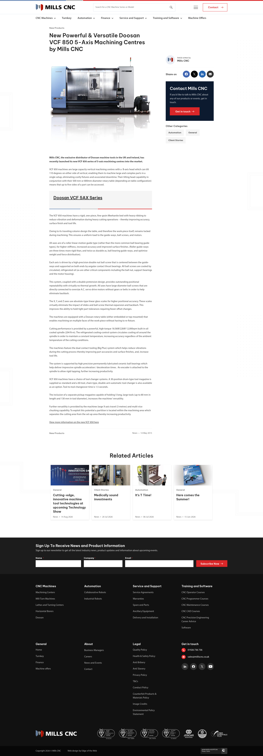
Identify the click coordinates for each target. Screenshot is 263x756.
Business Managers (94, 650)
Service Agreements (143, 592)
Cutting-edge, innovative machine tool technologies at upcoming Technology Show (69, 503)
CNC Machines (44, 18)
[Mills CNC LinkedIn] (185, 666)
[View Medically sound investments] (111, 475)
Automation (85, 18)
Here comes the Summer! (188, 497)
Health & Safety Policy (144, 656)
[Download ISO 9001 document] (171, 734)
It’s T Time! (143, 495)
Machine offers (43, 669)
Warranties (138, 599)
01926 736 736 (195, 650)
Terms (208, 751)
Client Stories (175, 140)
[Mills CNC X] (202, 666)
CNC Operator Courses (193, 592)
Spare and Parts (141, 605)
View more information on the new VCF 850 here (74, 422)
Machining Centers (45, 592)
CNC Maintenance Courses (195, 605)
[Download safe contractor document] (202, 734)
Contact (88, 669)
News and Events (93, 663)
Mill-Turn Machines (45, 599)
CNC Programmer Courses (195, 599)
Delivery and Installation (145, 618)
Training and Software (166, 18)
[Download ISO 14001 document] (149, 734)
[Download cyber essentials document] (219, 734)
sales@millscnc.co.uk (198, 657)
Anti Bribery (139, 662)
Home (39, 650)
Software (186, 628)
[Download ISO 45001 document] (128, 734)
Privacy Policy (140, 675)
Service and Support (131, 18)
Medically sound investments (106, 497)
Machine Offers (197, 18)
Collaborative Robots (95, 592)
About (88, 644)
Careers (88, 656)
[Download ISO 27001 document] (106, 734)
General (192, 132)
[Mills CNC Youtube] (210, 666)
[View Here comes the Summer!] (193, 475)
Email (128, 558)
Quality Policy (140, 650)
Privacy (204, 751)
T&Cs (135, 681)
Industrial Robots (93, 599)
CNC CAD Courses (191, 611)
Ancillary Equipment (143, 611)
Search (171, 7)
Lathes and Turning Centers (50, 605)
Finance (105, 18)
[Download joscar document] (189, 734)
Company (89, 558)
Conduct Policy (140, 687)
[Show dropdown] (55, 18)
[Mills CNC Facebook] (193, 666)
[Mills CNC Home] (55, 7)
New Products (56, 28)
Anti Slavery (139, 669)
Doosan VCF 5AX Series (77, 197)
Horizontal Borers (45, 611)
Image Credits (140, 704)
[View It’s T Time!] (152, 475)
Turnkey (66, 18)
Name (40, 558)
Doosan (40, 618)
